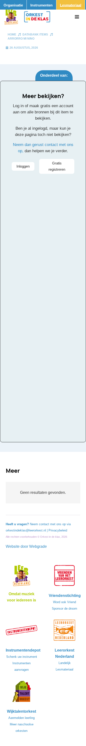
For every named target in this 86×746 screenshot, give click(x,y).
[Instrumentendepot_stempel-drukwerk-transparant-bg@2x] (21, 632)
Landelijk (65, 663)
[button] (77, 17)
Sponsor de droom (64, 608)
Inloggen (23, 166)
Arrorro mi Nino (21, 38)
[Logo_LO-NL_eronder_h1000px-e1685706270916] (21, 577)
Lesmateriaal (64, 669)
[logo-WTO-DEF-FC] (21, 693)
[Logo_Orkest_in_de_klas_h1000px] (37, 17)
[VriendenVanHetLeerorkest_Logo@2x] (64, 577)
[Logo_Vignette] (11, 16)
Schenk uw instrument (21, 657)
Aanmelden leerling (21, 718)
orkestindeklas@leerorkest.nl (26, 530)
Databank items (35, 34)
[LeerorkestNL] (64, 632)
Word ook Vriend (64, 602)
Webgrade (38, 546)
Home (12, 34)
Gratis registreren (56, 166)
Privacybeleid (57, 530)
